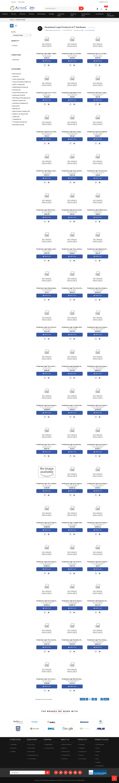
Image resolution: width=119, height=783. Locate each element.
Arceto (98, 748)
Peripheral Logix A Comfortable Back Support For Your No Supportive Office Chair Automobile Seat (72, 405)
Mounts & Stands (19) (19, 100)
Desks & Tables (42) (18, 84)
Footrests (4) (16, 90)
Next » (106, 699)
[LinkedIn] (70, 772)
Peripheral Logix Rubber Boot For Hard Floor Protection (97, 210)
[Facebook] (56, 772)
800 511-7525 (104, 2)
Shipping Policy (49, 744)
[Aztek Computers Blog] (80, 772)
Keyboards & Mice (86, 15)
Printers (31, 14)
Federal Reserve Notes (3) (20, 87)
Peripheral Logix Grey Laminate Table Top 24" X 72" (72, 171)
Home (12, 19)
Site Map (81, 755)
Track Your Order (49, 748)
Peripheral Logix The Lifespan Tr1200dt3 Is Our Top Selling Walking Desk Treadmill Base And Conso (97, 640)
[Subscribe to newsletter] (47, 772)
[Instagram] (65, 772)
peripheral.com (57, 30)
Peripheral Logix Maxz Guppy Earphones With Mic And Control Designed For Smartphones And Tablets (97, 92)
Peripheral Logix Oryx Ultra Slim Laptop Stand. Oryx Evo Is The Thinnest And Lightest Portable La (46, 327)
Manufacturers (83, 751)
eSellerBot (14, 744)
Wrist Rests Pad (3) (18, 124)
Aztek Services (81, 780)
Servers (13, 14)
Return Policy (31, 751)
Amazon (98, 751)
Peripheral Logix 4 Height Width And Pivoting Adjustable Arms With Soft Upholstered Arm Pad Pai (72, 522)
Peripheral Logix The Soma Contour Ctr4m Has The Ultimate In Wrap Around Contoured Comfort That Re (46, 679)
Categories (82, 748)
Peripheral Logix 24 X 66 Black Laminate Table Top (72, 53)
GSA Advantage (100, 744)
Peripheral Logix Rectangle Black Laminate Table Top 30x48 (97, 132)
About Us (64, 748)
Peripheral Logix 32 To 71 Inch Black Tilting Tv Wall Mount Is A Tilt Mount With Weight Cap (46, 92)
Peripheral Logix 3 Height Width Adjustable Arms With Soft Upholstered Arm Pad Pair (72, 327)
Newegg (98, 762)
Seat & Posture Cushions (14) (21, 111)
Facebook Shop (100, 765)
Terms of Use (31, 744)
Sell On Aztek (21, 2)
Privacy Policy (31, 748)
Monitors (22, 14)
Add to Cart (48, 61)
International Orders (33, 755)
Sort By (13, 32)
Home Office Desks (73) (19, 92)
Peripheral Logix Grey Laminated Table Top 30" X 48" (72, 249)
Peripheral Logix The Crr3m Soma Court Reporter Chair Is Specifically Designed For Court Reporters (46, 444)
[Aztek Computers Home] (18, 8)
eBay (97, 758)
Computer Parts (60, 15)
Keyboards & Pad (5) (18, 95)
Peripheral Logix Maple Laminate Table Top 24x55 (46, 171)
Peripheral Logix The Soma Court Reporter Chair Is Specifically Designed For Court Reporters (46, 366)
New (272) (15, 59)
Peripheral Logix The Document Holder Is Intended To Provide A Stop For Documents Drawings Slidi (97, 171)
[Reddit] (75, 772)
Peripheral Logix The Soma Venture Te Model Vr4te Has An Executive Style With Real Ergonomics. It (72, 288)
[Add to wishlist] (45, 65)
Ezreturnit (13, 748)
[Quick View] (48, 65)
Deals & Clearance (66, 744)
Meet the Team (66, 751)
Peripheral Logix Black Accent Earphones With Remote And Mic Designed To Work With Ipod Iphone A (72, 92)
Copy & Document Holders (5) (21, 82)
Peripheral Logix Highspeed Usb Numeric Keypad (97, 249)
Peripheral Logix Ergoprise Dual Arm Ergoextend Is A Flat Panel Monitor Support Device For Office (97, 601)
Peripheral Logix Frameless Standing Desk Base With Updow (72, 640)
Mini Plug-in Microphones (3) (21, 98)
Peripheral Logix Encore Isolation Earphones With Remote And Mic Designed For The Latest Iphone (46, 132)
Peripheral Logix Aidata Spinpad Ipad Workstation (46, 288)
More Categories (110, 15)
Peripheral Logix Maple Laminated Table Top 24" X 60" (46, 249)
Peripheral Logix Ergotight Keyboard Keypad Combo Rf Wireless (72, 366)
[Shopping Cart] (106, 9)
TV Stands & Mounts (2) (19, 122)
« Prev (82, 699)
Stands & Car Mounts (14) (20, 114)
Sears (97, 755)
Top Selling (82, 744)
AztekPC (13, 751)
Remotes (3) (16, 108)
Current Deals (82, 758)
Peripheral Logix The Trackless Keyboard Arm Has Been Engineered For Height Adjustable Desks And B (46, 483)
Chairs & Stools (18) (18, 79)
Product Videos (66, 755)
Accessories (99, 14)
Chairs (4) (15, 76)
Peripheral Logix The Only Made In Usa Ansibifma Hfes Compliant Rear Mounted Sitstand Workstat (46, 640)
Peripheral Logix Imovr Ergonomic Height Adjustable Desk (97, 288)
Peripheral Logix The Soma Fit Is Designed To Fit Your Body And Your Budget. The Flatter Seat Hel (72, 562)
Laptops (5, 14)
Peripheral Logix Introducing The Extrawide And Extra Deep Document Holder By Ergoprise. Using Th (72, 444)
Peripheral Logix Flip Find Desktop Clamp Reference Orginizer (72, 679)
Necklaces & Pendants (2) (20, 103)
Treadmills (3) (16, 119)
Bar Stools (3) (16, 74)
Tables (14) (15, 116)
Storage (51, 14)
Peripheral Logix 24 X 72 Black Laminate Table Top (97, 53)
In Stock (15, 45)
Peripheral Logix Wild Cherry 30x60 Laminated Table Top (46, 210)
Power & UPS (73, 15)
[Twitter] (61, 772)
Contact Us (13, 2)
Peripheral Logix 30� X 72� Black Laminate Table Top (46, 53)
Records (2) (16, 106)
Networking (41, 14)
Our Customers (32, 758)
